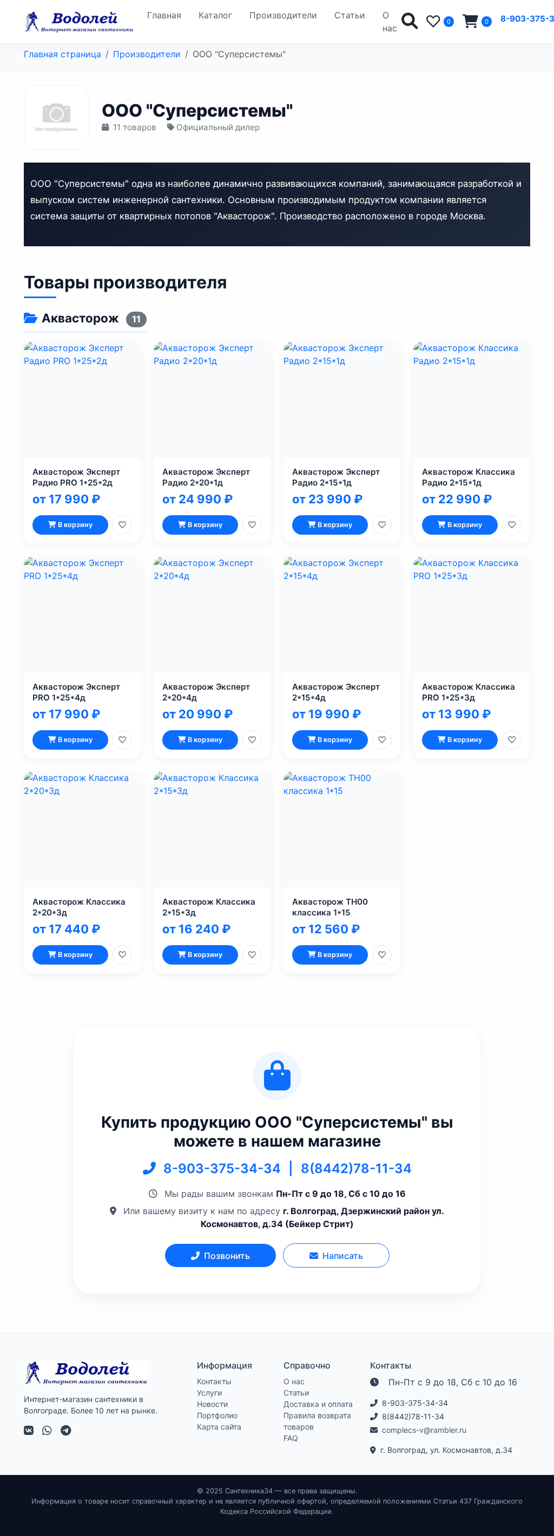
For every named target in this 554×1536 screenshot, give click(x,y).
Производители (283, 15)
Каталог (215, 15)
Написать (342, 1255)
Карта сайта (219, 1426)
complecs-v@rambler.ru (424, 1429)
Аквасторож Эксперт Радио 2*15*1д (336, 477)
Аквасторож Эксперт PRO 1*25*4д (76, 692)
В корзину (75, 525)
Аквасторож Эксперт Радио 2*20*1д (206, 477)
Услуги (209, 1392)
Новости (212, 1404)
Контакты (214, 1381)
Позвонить (227, 1255)
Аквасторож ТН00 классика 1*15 (330, 907)
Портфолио (217, 1415)
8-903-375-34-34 (223, 1168)
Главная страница (62, 54)
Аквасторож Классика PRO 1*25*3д (468, 692)
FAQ (290, 1438)
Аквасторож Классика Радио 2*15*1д (468, 477)
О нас (389, 21)
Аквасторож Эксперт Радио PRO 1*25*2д (76, 477)
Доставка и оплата (318, 1404)
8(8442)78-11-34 (356, 1168)
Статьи (349, 15)
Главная (164, 15)
